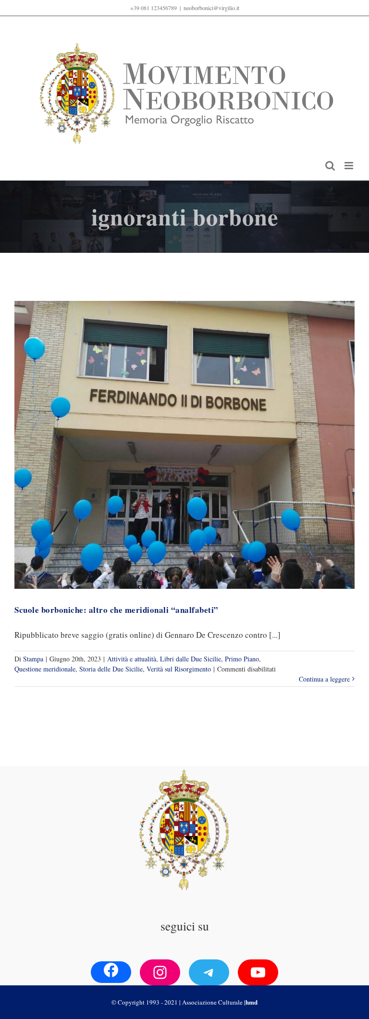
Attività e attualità (131, 658)
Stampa (33, 658)
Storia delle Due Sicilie (111, 668)
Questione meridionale (44, 668)
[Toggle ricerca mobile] (330, 166)
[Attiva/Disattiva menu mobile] (349, 166)
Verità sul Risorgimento (179, 668)
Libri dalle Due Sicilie (190, 658)
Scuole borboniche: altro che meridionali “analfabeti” (116, 610)
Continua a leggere (324, 678)
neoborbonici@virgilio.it (211, 8)
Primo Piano (242, 658)
